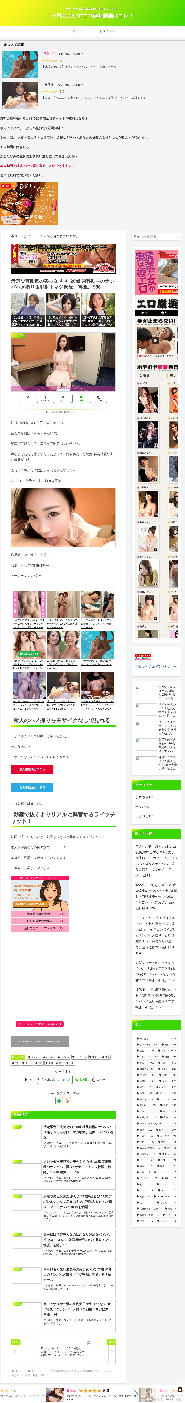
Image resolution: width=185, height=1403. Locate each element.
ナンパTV (19, 1057)
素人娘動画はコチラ (32, 769)
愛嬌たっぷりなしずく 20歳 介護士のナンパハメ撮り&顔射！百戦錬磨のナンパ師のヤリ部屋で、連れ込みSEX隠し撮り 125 (156, 896)
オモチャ (35, 1057)
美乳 (17, 1063)
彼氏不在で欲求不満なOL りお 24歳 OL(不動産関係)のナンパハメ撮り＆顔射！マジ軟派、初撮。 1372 (156, 998)
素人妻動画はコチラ (32, 787)
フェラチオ (81, 1057)
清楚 (107, 1057)
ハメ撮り (50, 1057)
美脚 (50, 1063)
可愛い (95, 1057)
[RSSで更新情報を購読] (67, 1100)
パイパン (65, 1057)
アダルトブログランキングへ (156, 666)
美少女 (28, 1063)
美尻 (40, 1063)
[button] (48, 1394)
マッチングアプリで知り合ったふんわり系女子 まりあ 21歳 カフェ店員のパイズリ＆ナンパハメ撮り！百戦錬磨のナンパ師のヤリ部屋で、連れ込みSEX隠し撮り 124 (155, 935)
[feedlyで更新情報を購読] (59, 1100)
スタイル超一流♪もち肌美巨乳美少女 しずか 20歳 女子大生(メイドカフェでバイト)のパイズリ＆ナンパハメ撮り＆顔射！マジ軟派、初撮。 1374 (156, 861)
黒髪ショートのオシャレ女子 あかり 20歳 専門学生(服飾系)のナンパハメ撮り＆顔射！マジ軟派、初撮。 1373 (155, 971)
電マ (61, 1063)
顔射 (71, 1063)
